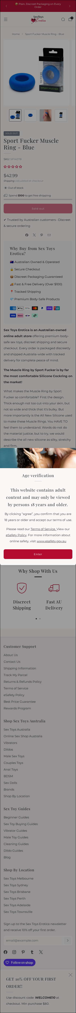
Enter (38, 554)
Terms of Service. (44, 529)
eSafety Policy (16, 535)
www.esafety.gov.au (51, 541)
